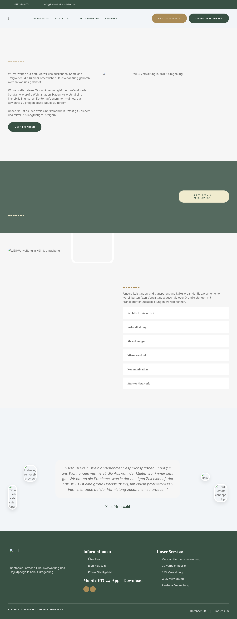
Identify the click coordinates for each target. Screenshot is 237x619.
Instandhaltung (137, 327)
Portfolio (62, 18)
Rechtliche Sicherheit (141, 313)
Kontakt (111, 18)
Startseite (41, 18)
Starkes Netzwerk (138, 383)
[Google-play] (93, 589)
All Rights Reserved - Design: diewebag (35, 609)
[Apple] (86, 589)
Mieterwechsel (136, 355)
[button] (176, 313)
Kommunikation (137, 369)
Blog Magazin (89, 18)
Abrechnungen (136, 341)
